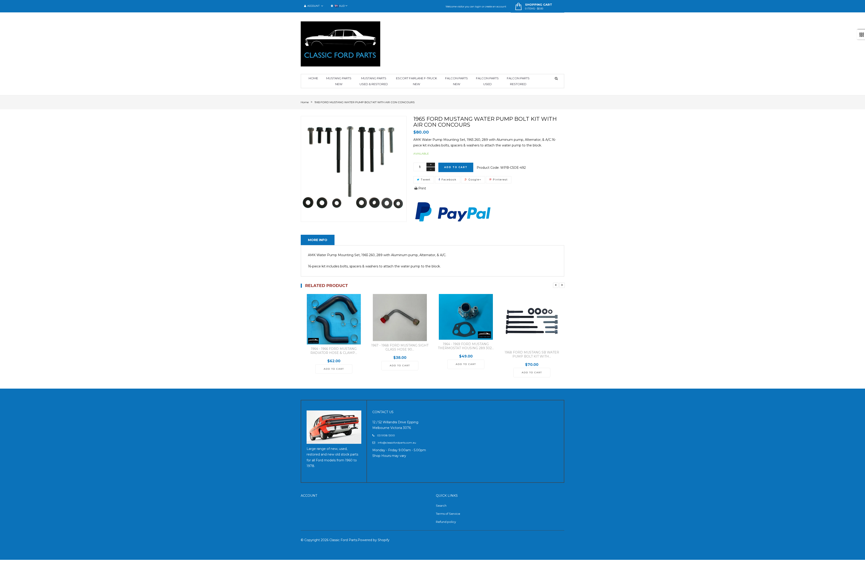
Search (441, 505)
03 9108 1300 (386, 435)
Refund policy (446, 522)
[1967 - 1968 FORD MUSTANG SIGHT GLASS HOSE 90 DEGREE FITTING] (399, 317)
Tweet (425, 179)
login (478, 6)
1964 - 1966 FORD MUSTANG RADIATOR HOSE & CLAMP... (333, 351)
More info (317, 240)
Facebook (448, 179)
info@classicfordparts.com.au (397, 442)
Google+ (474, 179)
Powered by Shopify (373, 540)
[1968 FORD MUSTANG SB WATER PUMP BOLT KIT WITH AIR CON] (531, 321)
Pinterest (500, 179)
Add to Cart (455, 167)
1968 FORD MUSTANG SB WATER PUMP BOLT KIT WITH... (532, 354)
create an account (495, 6)
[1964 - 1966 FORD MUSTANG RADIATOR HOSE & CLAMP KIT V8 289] (333, 319)
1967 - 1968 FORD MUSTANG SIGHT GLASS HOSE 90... (399, 347)
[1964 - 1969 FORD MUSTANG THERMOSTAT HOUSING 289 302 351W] (465, 317)
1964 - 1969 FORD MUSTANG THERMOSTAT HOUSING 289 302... (466, 346)
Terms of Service (448, 513)
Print (421, 188)
